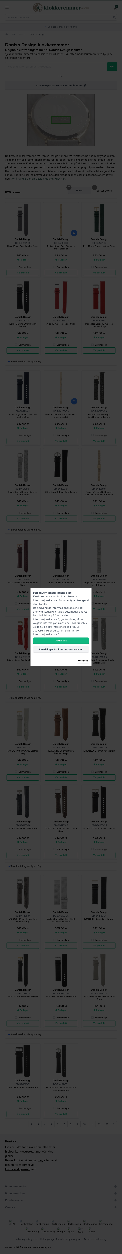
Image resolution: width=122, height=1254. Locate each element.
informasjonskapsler (45, 600)
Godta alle (61, 640)
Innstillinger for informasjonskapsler (61, 649)
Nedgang (83, 660)
